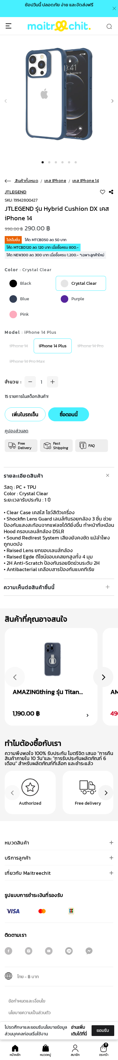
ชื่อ (13, 1002)
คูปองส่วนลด (16, 431)
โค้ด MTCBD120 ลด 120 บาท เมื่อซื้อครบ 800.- (43, 247)
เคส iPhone (55, 181)
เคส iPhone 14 (85, 181)
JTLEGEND (15, 191)
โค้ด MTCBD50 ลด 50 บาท (45, 240)
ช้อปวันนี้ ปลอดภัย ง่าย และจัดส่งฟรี (59, 4)
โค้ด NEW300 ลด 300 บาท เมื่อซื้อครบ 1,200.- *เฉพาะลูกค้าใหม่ (55, 255)
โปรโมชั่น (13, 240)
